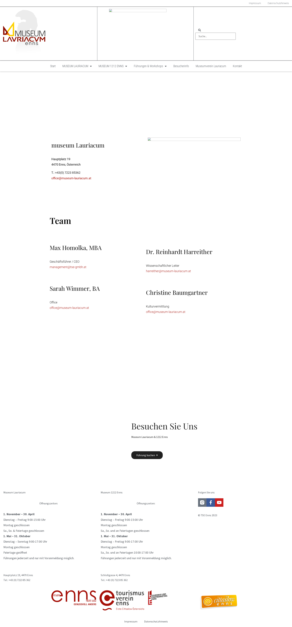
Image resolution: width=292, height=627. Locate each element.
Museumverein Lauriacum (211, 66)
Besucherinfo (181, 66)
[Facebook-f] (210, 502)
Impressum (130, 621)
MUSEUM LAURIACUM (75, 66)
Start (53, 66)
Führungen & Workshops (148, 66)
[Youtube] (219, 502)
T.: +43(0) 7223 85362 (65, 172)
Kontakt (237, 66)
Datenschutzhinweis (156, 621)
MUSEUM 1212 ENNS (111, 66)
